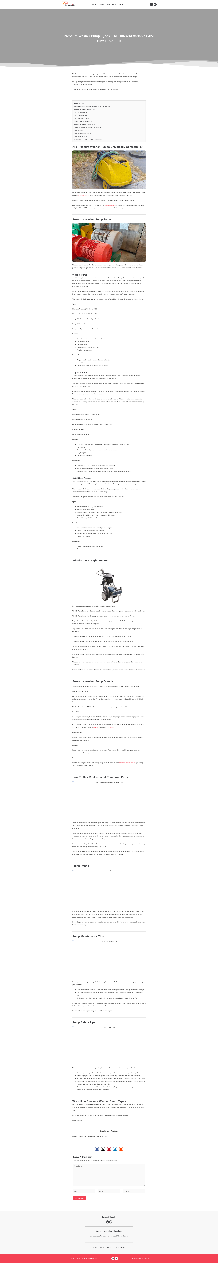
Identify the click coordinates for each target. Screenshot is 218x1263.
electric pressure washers (127, 763)
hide (83, 103)
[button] (140, 4)
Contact (121, 4)
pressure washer (83, 195)
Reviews (101, 4)
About (114, 4)
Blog (108, 4)
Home (94, 4)
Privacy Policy (120, 1247)
